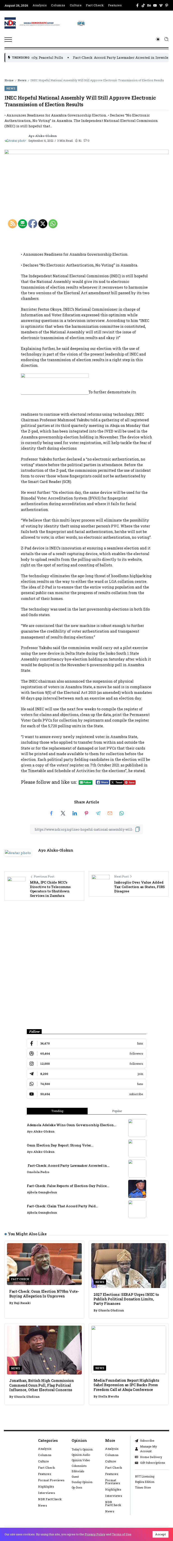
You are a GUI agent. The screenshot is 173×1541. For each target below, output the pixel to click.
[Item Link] (137, 1128)
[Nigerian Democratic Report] (52, 22)
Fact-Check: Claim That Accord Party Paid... (62, 1206)
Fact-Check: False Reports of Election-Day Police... (68, 1186)
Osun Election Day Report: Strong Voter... (60, 1145)
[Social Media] (137, 5)
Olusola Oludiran (111, 1310)
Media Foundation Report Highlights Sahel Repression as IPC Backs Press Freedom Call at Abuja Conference (126, 1385)
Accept (160, 1534)
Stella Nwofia (108, 1396)
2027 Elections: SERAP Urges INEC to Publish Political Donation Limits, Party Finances (126, 1299)
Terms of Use (121, 1534)
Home (9, 80)
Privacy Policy (95, 1534)
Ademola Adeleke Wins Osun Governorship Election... (71, 1125)
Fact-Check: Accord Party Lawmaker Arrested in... (68, 1165)
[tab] (117, 1111)
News (22, 80)
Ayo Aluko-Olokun (42, 136)
